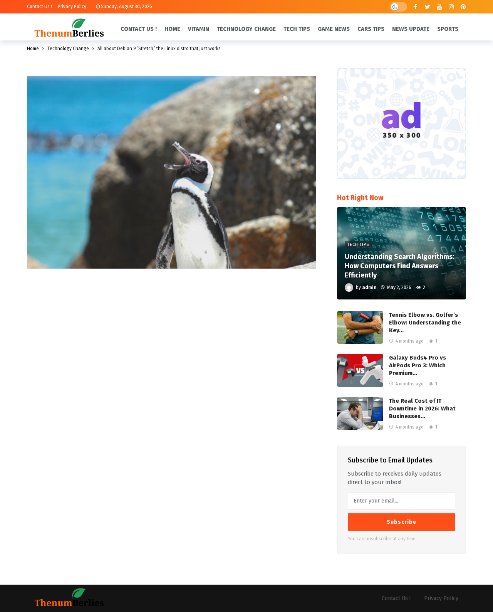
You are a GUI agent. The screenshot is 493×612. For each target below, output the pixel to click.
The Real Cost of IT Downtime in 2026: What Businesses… (422, 408)
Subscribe (401, 522)
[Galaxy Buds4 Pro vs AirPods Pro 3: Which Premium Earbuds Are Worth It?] (360, 370)
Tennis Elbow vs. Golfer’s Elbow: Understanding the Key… (425, 322)
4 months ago (410, 341)
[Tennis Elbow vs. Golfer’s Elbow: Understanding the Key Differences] (360, 327)
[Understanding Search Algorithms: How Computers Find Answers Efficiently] (401, 253)
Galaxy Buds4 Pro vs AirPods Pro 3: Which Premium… (417, 365)
